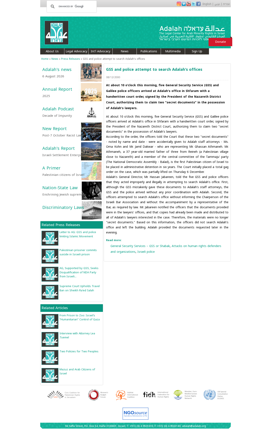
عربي (217, 4)
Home (44, 59)
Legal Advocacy (76, 51)
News (125, 51)
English (207, 4)
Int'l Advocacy (100, 51)
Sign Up (197, 51)
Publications (148, 51)
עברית (226, 4)
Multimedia (173, 51)
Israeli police (146, 252)
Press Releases (70, 59)
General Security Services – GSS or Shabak (140, 246)
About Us (52, 51)
